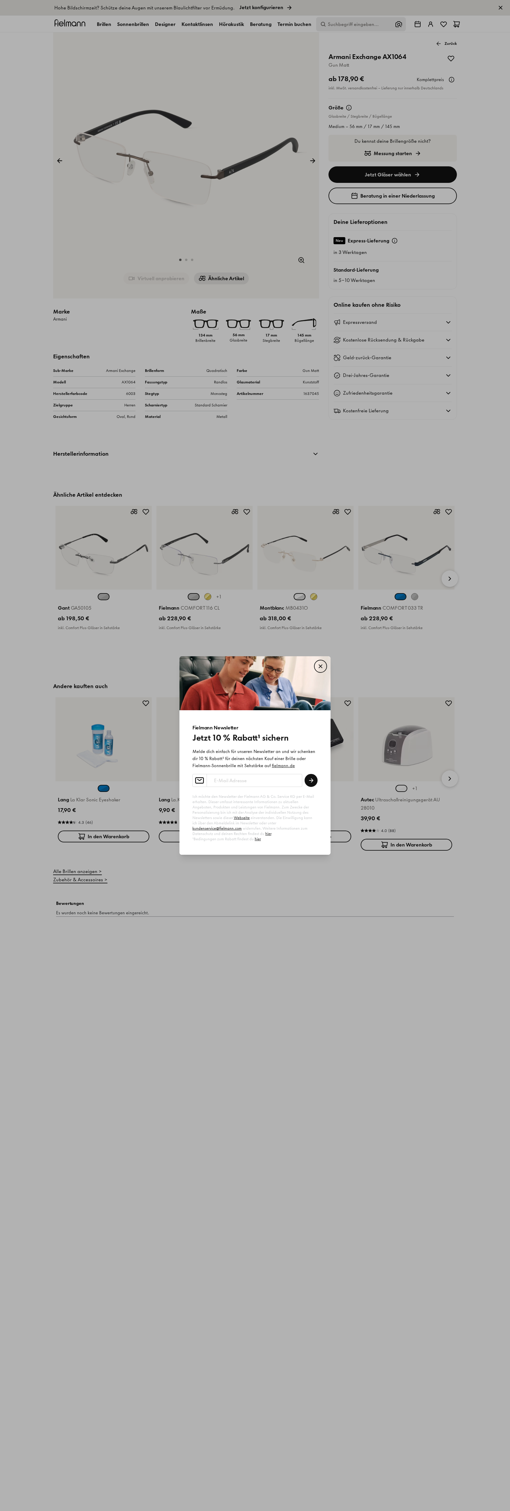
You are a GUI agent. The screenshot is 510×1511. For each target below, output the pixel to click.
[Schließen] (320, 666)
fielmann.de (283, 765)
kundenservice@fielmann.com (217, 828)
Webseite (242, 818)
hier (268, 833)
